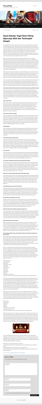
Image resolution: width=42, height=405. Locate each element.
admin (16, 352)
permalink (23, 352)
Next (38, 30)
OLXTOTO (23, 400)
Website (6, 390)
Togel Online (35, 24)
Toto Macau (5, 24)
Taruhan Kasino (28, 24)
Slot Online (22, 24)
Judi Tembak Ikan (6, 26)
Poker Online (11, 24)
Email (7, 384)
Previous (34, 30)
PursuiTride (7, 6)
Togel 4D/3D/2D (13, 26)
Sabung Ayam (17, 24)
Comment (7, 364)
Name (7, 379)
